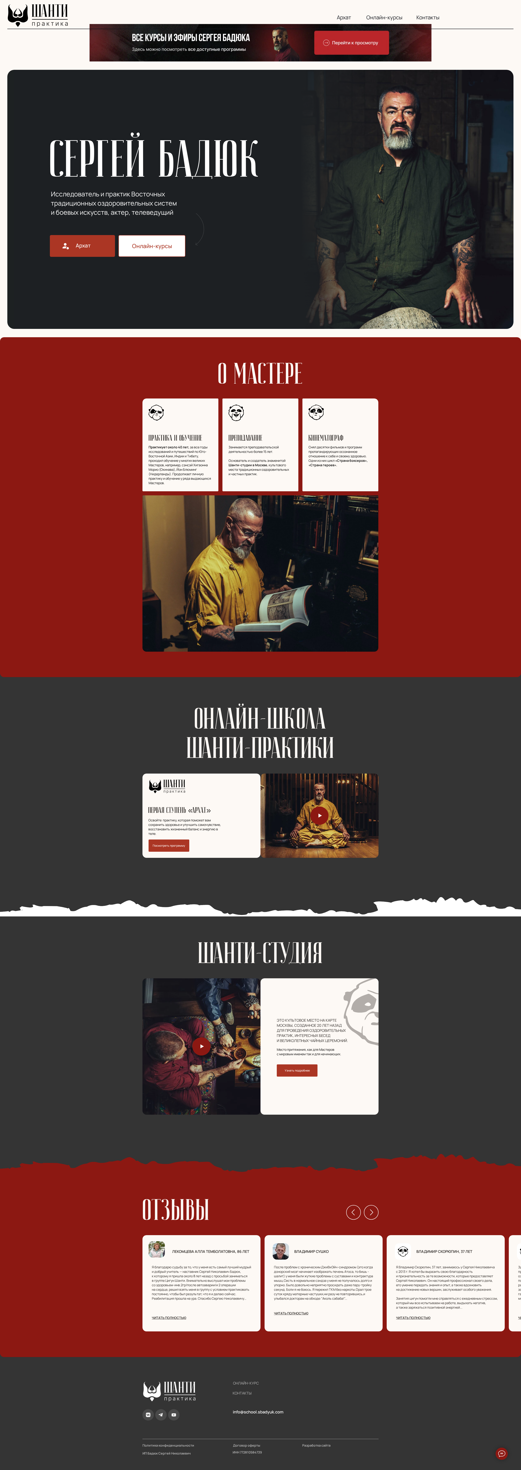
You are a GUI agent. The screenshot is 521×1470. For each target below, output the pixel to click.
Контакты (427, 17)
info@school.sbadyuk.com (258, 1412)
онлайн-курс (246, 1383)
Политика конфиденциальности (168, 1445)
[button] (319, 816)
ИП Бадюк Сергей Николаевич (166, 1453)
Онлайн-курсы (384, 17)
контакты (242, 1393)
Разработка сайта (316, 1445)
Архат (344, 17)
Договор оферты (246, 1445)
